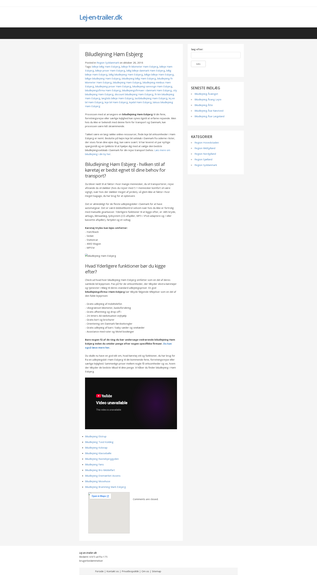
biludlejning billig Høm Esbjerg (139, 78)
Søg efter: (197, 49)
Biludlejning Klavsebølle (98, 453)
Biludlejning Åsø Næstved (208, 110)
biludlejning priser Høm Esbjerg (113, 86)
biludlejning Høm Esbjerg (127, 82)
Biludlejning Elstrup (95, 436)
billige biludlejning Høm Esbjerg (103, 78)
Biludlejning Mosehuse (97, 481)
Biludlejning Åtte (203, 105)
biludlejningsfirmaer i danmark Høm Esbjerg (147, 90)
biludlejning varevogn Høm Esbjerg (152, 86)
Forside (99, 571)
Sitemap (156, 571)
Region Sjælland (203, 159)
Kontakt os (112, 571)
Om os (145, 571)
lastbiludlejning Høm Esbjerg (151, 98)
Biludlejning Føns (94, 464)
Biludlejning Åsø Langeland (209, 116)
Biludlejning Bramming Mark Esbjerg (105, 486)
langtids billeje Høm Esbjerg (118, 98)
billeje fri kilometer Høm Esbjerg (139, 66)
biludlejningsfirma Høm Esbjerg (103, 90)
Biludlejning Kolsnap (96, 447)
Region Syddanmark (108, 62)
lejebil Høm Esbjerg (140, 102)
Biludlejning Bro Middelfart (100, 470)
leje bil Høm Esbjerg (116, 102)
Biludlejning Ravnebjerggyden (102, 458)
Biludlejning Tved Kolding (99, 442)
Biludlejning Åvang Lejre (207, 99)
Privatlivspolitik (130, 571)
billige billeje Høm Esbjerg (159, 74)
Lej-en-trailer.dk (100, 17)
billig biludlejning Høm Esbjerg (126, 74)
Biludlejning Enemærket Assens (103, 475)
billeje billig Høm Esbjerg (106, 66)
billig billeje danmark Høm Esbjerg (145, 70)
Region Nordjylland (205, 153)
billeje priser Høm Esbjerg (110, 70)
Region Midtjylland (204, 148)
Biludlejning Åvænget (206, 93)
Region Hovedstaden (206, 142)
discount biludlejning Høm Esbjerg (134, 94)
